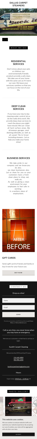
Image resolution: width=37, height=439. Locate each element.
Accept (18, 434)
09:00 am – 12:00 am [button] (22, 379)
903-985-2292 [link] (18, 360)
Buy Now (18, 272)
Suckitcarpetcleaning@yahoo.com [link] (19, 366)
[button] (29, 379)
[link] (18, 4)
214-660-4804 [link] (18, 357)
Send (18, 314)
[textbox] (18, 300)
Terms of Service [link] (20, 322)
